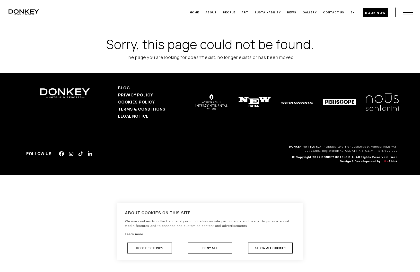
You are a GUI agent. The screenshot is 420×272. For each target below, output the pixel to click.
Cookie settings (149, 248)
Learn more (134, 234)
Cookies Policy (136, 102)
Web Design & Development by (368, 159)
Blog (124, 88)
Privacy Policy (135, 95)
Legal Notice (133, 116)
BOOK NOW (375, 12)
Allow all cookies (270, 248)
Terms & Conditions (142, 109)
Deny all (210, 248)
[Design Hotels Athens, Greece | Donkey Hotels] (23, 12)
